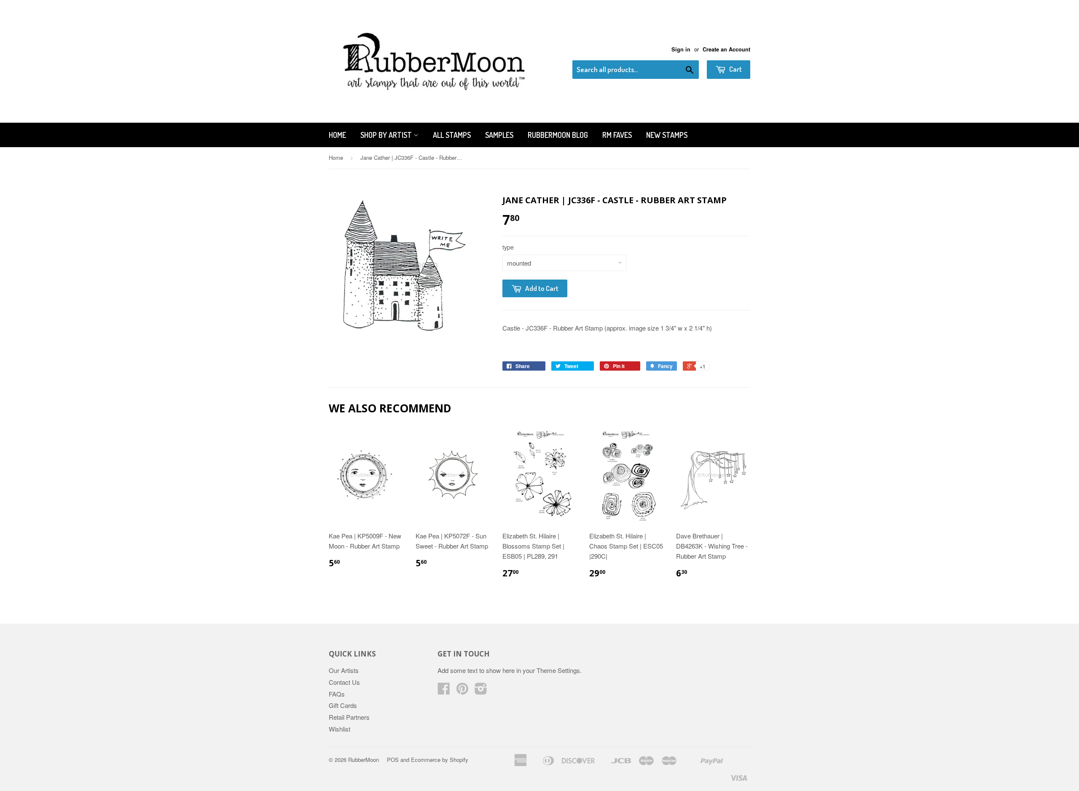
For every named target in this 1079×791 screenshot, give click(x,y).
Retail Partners (349, 717)
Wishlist (339, 728)
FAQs (337, 693)
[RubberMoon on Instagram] (481, 690)
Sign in (680, 49)
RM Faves (617, 135)
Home (337, 135)
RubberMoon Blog (558, 135)
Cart (735, 69)
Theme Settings (558, 670)
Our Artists (344, 670)
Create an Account (726, 49)
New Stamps (666, 135)
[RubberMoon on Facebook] (444, 690)
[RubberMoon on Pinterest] (462, 690)
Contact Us (344, 682)
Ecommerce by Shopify (439, 760)
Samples (499, 135)
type (508, 247)
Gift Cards (343, 705)
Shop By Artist (386, 135)
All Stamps (452, 135)
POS (393, 760)
